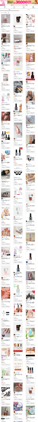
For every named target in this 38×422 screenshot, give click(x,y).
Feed (5, 7)
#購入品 (4, 200)
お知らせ (23, 7)
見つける (14, 7)
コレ (3, 50)
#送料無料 (27, 377)
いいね (8, 50)
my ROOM (33, 7)
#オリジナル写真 (3, 238)
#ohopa (2, 359)
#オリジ (31, 65)
